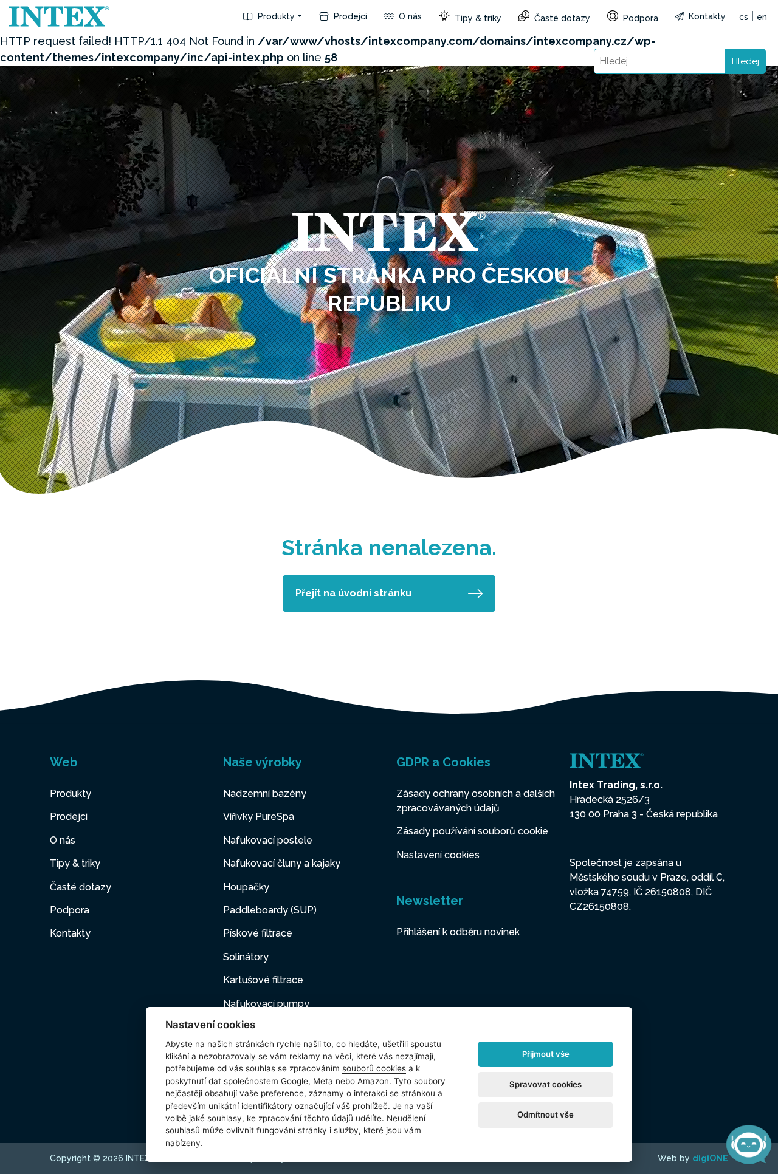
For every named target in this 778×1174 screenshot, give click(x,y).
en (762, 17)
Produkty (275, 16)
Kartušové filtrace (263, 980)
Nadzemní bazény (264, 793)
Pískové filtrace (257, 933)
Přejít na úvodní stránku (353, 593)
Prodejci (349, 16)
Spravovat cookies (545, 1084)
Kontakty (706, 16)
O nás (409, 16)
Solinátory (246, 957)
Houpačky (246, 887)
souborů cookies (374, 1068)
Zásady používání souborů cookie (472, 831)
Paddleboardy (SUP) (270, 910)
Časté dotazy (561, 18)
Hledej (745, 61)
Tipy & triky (476, 18)
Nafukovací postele (267, 840)
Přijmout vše (546, 1054)
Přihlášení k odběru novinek (458, 932)
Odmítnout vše (545, 1114)
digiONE (710, 1158)
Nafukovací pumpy (266, 1003)
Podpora (639, 18)
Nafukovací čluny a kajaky (281, 863)
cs (743, 17)
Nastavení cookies (438, 855)
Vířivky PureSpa (258, 816)
